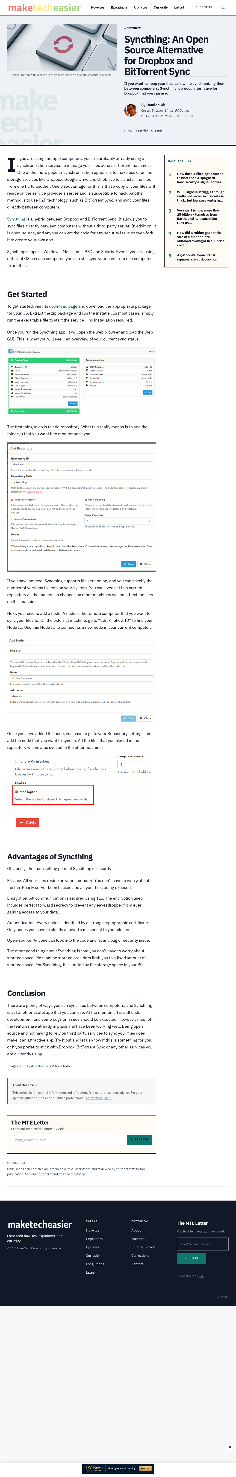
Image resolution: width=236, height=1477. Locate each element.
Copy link (142, 130)
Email (158, 130)
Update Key (35, 1066)
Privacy (222, 1297)
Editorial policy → (99, 1098)
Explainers (119, 7)
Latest (179, 7)
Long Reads (95, 1264)
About (136, 1230)
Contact (137, 1264)
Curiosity (161, 7)
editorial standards (50, 1174)
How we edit (185, 116)
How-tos (97, 7)
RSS (201, 1275)
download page (63, 306)
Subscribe (204, 7)
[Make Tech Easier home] (45, 7)
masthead (78, 1174)
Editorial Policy (143, 1247)
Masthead (139, 1239)
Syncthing (16, 219)
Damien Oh (155, 104)
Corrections (140, 1255)
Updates (140, 7)
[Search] (223, 7)
